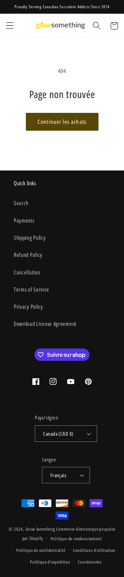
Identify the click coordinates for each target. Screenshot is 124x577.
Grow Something (40, 529)
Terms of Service (31, 289)
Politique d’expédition (50, 562)
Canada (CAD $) (58, 433)
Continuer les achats (62, 122)
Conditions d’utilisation (94, 550)
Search (21, 203)
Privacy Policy (28, 306)
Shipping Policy (29, 238)
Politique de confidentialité (40, 550)
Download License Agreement (45, 324)
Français (58, 475)
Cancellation (27, 272)
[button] (10, 26)
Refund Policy (28, 255)
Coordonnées (90, 562)
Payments (24, 220)
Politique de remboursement (76, 538)
